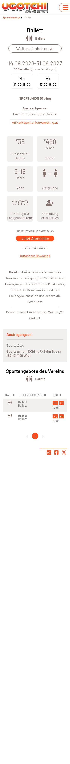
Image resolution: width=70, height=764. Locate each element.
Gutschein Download (35, 256)
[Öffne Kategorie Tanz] (29, 38)
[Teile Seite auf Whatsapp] (49, 452)
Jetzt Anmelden (35, 238)
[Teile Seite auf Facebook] (56, 452)
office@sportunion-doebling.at (35, 122)
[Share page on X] (63, 452)
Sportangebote (11, 17)
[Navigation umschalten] (65, 8)
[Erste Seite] (27, 436)
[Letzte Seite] (43, 436)
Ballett (40, 38)
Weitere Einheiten (32, 48)
